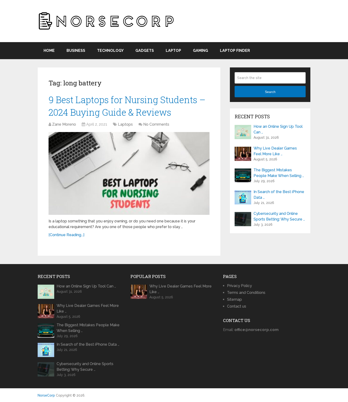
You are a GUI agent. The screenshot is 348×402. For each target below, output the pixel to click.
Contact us (236, 306)
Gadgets (144, 50)
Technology (110, 50)
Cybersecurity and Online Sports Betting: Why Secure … (279, 216)
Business (76, 50)
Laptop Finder (235, 50)
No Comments (156, 124)
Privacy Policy (239, 285)
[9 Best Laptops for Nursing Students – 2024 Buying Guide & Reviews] (129, 173)
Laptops (125, 124)
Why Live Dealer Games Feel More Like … (275, 151)
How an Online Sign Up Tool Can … (278, 129)
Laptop (173, 50)
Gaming (200, 50)
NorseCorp (46, 395)
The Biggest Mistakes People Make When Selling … (279, 173)
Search (270, 92)
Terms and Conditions (246, 292)
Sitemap (234, 299)
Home (49, 50)
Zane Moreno (64, 124)
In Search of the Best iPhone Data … (279, 195)
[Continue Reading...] (66, 235)
